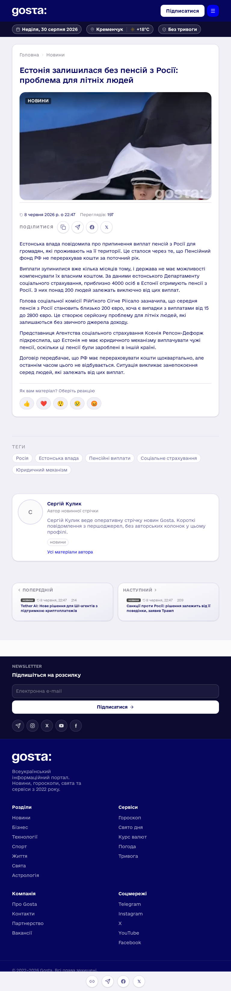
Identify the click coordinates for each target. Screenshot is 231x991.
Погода (127, 846)
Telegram (130, 904)
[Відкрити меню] (213, 11)
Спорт (19, 846)
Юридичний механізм (41, 469)
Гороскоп (130, 817)
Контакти (23, 913)
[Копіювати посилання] (63, 227)
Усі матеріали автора (70, 552)
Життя (19, 856)
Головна (29, 54)
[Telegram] (78, 227)
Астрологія (25, 875)
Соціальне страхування (169, 458)
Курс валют (133, 836)
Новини (55, 54)
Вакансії (22, 932)
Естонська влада (59, 458)
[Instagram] (32, 726)
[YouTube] (61, 726)
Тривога (128, 856)
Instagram (131, 913)
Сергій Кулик (64, 503)
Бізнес (20, 827)
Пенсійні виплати (110, 458)
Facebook (130, 942)
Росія (22, 458)
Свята (19, 865)
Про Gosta (24, 904)
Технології (25, 836)
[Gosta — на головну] (29, 11)
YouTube (129, 932)
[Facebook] (92, 227)
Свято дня (131, 827)
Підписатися (182, 11)
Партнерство (28, 923)
